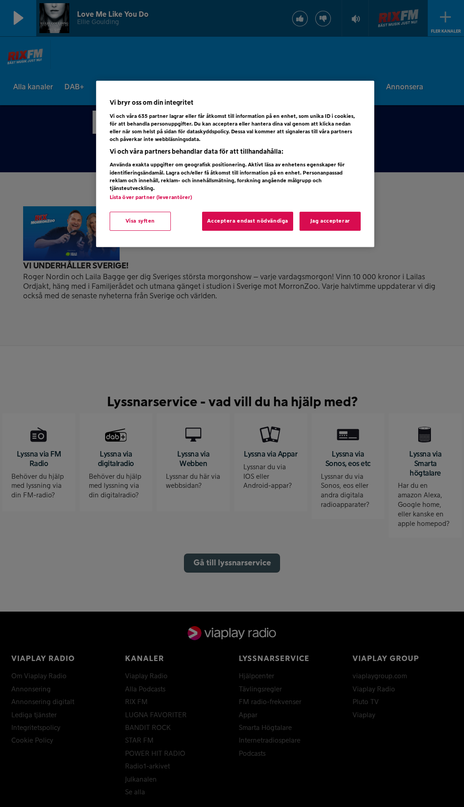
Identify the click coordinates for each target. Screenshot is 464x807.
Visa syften (140, 221)
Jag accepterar (330, 221)
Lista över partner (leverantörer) (151, 197)
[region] (235, 164)
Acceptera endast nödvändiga (247, 221)
